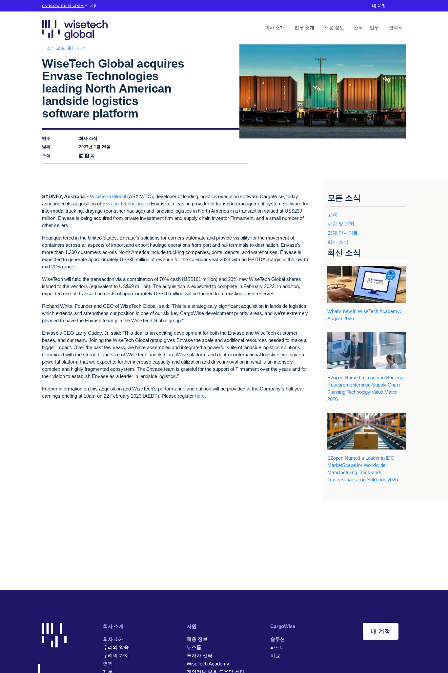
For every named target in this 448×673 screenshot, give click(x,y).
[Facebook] (87, 156)
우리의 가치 (116, 655)
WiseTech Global (108, 196)
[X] (92, 156)
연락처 (396, 27)
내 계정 (379, 5)
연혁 (108, 663)
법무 (375, 27)
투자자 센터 (200, 655)
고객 (332, 214)
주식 (46, 155)
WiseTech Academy (208, 663)
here (200, 396)
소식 (358, 27)
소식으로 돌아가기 (66, 48)
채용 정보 (334, 27)
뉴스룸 (194, 647)
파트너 (277, 647)
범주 (46, 138)
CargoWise (282, 626)
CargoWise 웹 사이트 (63, 6)
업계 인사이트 (342, 233)
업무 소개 (305, 27)
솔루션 (277, 639)
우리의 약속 (116, 647)
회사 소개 (275, 27)
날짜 (46, 146)
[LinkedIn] (81, 156)
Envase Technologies (125, 203)
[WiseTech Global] (75, 30)
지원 (275, 655)
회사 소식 (337, 242)
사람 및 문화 (341, 223)
